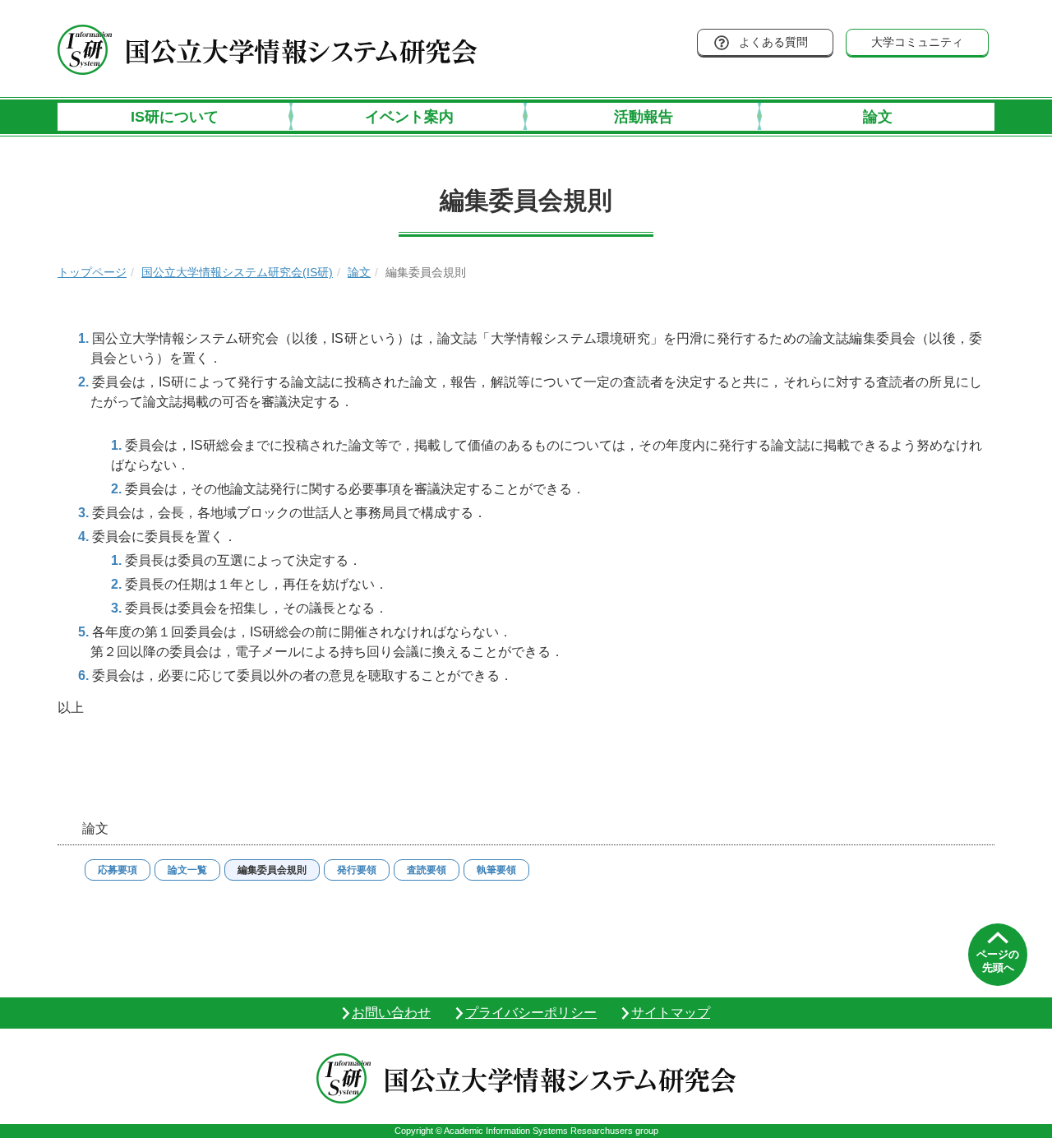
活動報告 (643, 117)
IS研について (175, 117)
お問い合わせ (391, 1013)
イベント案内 (409, 117)
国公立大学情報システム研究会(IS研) (237, 272)
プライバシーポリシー (531, 1013)
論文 (878, 117)
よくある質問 (773, 42)
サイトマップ (670, 1013)
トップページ (92, 272)
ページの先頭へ (997, 961)
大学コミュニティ (917, 42)
